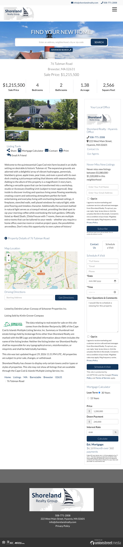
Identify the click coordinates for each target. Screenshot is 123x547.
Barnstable (35, 377)
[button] (99, 42)
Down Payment (95, 416)
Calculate (102, 438)
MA (25, 377)
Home (7, 377)
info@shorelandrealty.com (85, 2)
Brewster (48, 377)
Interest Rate (94, 427)
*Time (90, 287)
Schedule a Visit (110, 246)
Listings (17, 377)
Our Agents (93, 153)
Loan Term (92, 392)
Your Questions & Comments (102, 297)
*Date (90, 275)
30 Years (105, 392)
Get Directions (66, 297)
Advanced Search (60, 50)
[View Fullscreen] (8, 266)
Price (89, 406)
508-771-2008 (110, 2)
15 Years (94, 398)
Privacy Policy (92, 222)
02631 (58, 377)
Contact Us (93, 149)
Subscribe (103, 228)
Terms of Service (103, 378)
